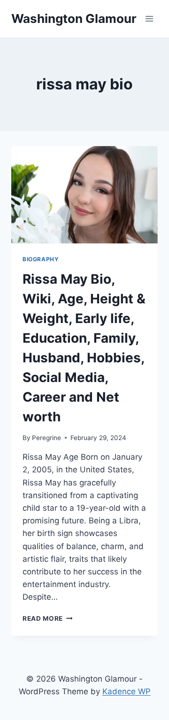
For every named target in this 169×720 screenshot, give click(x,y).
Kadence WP (126, 691)
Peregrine (46, 437)
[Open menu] (149, 18)
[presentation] (84, 194)
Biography (41, 259)
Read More (48, 618)
